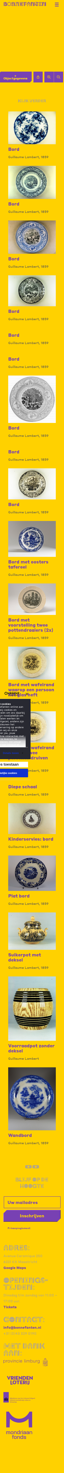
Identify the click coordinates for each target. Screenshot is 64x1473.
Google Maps (14, 1267)
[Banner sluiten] (27, 694)
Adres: (16, 1247)
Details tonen (11, 753)
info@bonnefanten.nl (22, 1327)
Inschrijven (32, 1215)
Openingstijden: (25, 1284)
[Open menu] (58, 3)
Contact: (24, 1319)
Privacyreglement (19, 1228)
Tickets (10, 1307)
